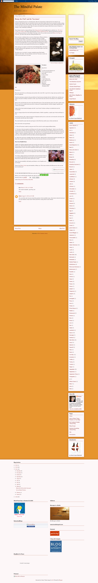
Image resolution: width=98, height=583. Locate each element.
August (18, 478)
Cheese (71, 179)
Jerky (70, 247)
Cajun (70, 169)
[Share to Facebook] (37, 177)
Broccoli (71, 162)
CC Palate (71, 52)
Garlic (70, 220)
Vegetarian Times (73, 374)
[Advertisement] (80, 25)
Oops (70, 279)
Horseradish (72, 237)
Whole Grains (72, 381)
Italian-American (73, 244)
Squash (71, 347)
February (19, 492)
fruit (70, 218)
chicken (71, 181)
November (19, 472)
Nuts (70, 274)
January (18, 494)
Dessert (71, 203)
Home (40, 228)
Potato (71, 305)
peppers (71, 293)
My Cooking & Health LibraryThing (74, 423)
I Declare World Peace (74, 86)
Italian (26, 179)
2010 (16, 496)
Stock (70, 352)
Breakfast (71, 159)
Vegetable (71, 369)
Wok (70, 388)
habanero (71, 235)
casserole (71, 174)
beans (70, 142)
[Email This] (33, 177)
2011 (16, 469)
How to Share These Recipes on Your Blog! (74, 419)
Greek (70, 225)
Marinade (71, 257)
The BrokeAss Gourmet (75, 81)
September (19, 476)
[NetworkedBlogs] (31, 524)
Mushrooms (72, 269)
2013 (16, 465)
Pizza (70, 301)
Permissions (72, 434)
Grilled (71, 230)
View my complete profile (75, 409)
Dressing (71, 208)
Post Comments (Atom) (42, 233)
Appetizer (71, 127)
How (70, 240)
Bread (70, 157)
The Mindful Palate (28, 6)
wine (70, 386)
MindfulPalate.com (73, 50)
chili (70, 184)
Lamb (70, 249)
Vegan (71, 366)
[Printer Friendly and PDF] (44, 175)
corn (70, 196)
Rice (70, 318)
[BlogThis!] (34, 177)
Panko (71, 281)
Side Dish (71, 340)
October (18, 474)
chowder (71, 191)
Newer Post (18, 228)
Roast (70, 320)
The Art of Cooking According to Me (57, 62)
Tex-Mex (71, 354)
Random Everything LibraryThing (74, 429)
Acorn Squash (72, 125)
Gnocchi (71, 223)
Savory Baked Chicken (21, 490)
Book (70, 154)
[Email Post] (30, 177)
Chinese (71, 186)
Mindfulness (72, 264)
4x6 (53, 580)
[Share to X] (35, 177)
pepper (71, 288)
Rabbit (71, 310)
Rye (70, 325)
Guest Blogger (72, 232)
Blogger (60, 580)
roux (70, 322)
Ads (70, 432)
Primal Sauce (72, 308)
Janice (79, 396)
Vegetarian (72, 371)
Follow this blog (31, 526)
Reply (20, 191)
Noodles (71, 271)
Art (70, 130)
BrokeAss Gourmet (74, 164)
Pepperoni (71, 291)
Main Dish (30, 179)
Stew (70, 349)
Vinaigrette (72, 376)
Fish (70, 215)
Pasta (70, 284)
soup (70, 342)
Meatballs (71, 259)
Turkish (71, 364)
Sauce (71, 332)
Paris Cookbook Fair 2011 (43, 31)
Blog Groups (72, 426)
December (19, 470)
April (18, 484)
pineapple (71, 298)
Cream (71, 198)
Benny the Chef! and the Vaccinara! (27, 19)
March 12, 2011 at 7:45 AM (27, 187)
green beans (72, 227)
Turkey (71, 362)
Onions (71, 276)
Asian (70, 135)
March (18, 486)
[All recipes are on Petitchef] (54, 535)
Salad (70, 327)
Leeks (70, 252)
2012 (16, 467)
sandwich (71, 330)
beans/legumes (73, 144)
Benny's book (23, 165)
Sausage (71, 335)
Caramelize (72, 171)
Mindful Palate (72, 262)
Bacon (71, 137)
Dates (70, 201)
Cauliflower (72, 176)
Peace (71, 286)
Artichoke (71, 132)
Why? (70, 383)
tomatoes (71, 357)
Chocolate (71, 188)
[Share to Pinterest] (38, 177)
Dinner (71, 205)
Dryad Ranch (72, 98)
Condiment (72, 193)
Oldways (71, 92)
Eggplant (71, 213)
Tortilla (71, 359)
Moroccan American (74, 266)
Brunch (71, 166)
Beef (70, 147)
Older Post (62, 228)
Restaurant (72, 313)
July (18, 480)
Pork (70, 303)
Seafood (71, 337)
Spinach (71, 344)
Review (71, 315)
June (18, 482)
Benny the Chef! (73, 79)
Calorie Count (72, 84)
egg (70, 210)
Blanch (71, 152)
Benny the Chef (38, 30)
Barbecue (71, 140)
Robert (20, 196)
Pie (70, 296)
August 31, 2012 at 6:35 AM (28, 196)
